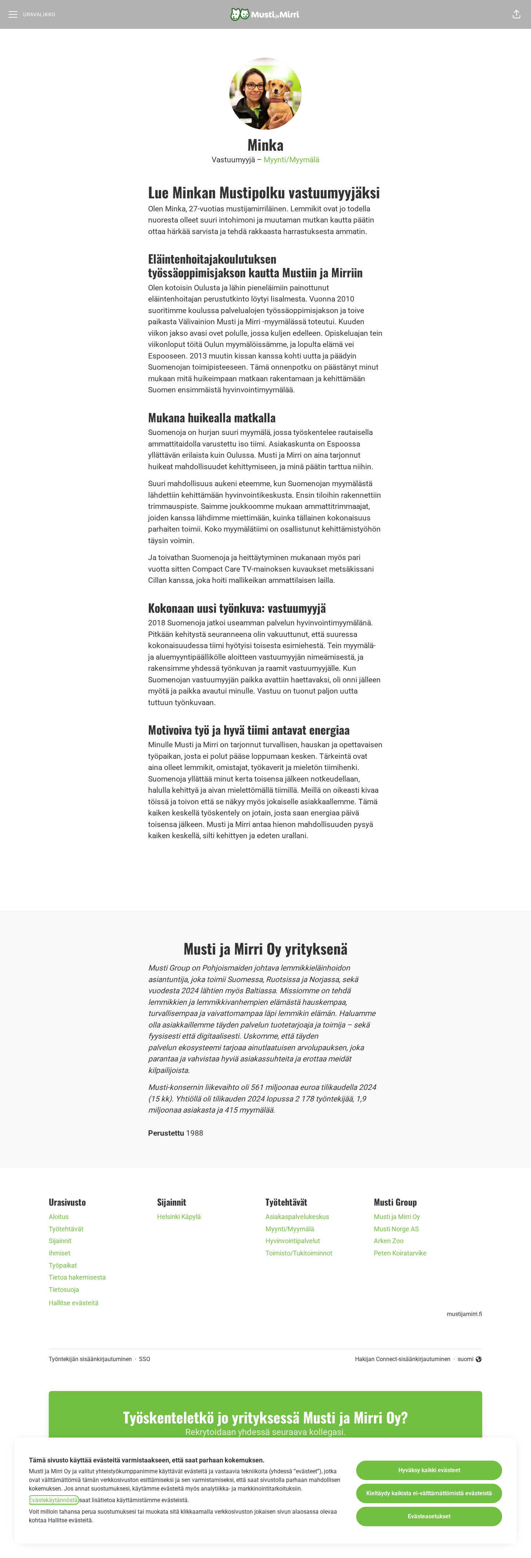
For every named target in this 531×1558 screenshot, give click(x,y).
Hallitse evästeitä (74, 1303)
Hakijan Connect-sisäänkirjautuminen (402, 1359)
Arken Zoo (388, 1241)
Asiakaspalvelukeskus (297, 1216)
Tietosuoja (64, 1289)
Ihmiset (59, 1253)
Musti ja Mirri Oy (397, 1216)
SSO (144, 1359)
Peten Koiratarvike (400, 1253)
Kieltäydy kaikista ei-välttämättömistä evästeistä (429, 1493)
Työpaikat (63, 1265)
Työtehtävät (66, 1229)
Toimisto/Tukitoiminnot (299, 1253)
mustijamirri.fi (464, 1314)
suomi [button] (470, 1360)
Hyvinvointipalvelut (293, 1241)
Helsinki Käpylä (179, 1216)
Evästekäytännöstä (53, 1500)
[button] (516, 14)
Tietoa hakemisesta (77, 1277)
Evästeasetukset (429, 1516)
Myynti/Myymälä (291, 159)
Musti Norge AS (396, 1229)
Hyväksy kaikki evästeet (429, 1470)
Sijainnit (60, 1241)
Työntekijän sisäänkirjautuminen (90, 1359)
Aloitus (59, 1216)
